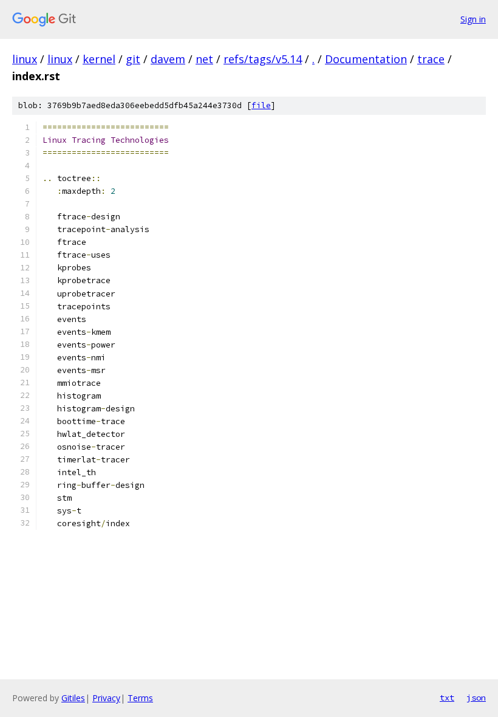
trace (431, 59)
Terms (140, 698)
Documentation (366, 59)
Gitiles (73, 698)
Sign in (473, 19)
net (204, 59)
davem (168, 59)
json (476, 697)
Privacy (106, 698)
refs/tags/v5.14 (262, 59)
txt (447, 697)
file (261, 105)
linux (24, 59)
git (133, 59)
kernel (99, 59)
